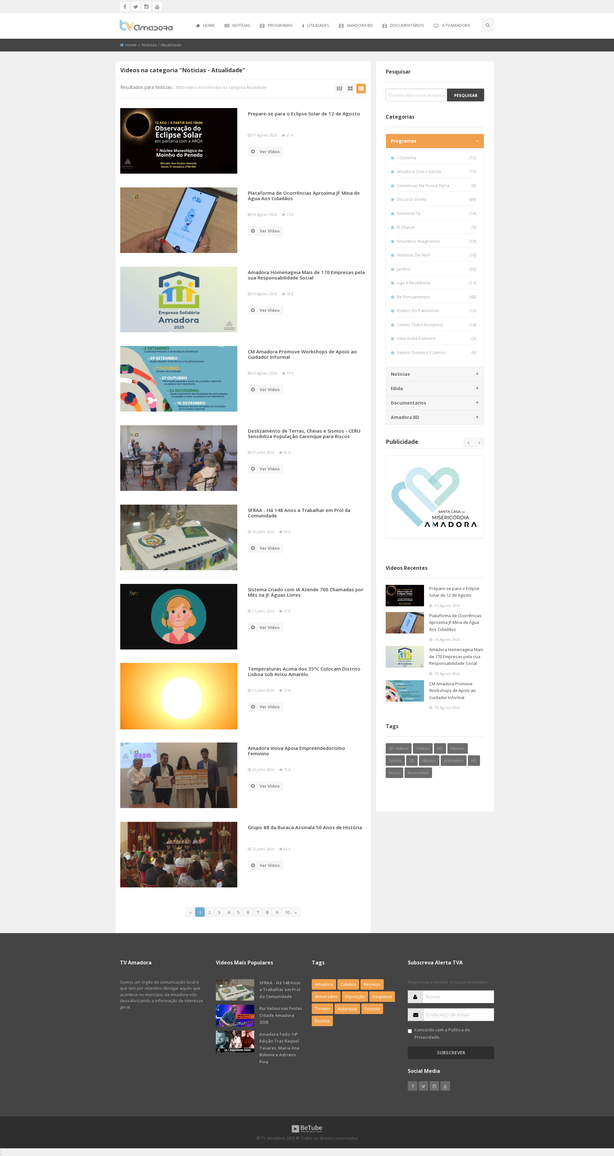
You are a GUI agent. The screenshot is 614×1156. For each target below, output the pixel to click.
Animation (453, 760)
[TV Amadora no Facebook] (125, 6)
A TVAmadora (456, 25)
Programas (280, 25)
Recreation (418, 772)
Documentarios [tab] (408, 403)
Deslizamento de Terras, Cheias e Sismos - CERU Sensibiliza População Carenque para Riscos (304, 433)
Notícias (241, 25)
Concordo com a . (442, 1033)
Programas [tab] (403, 141)
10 (287, 912)
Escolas (322, 1021)
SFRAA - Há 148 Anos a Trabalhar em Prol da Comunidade (299, 513)
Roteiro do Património (436, 310)
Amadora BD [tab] (405, 417)
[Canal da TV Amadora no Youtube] (157, 6)
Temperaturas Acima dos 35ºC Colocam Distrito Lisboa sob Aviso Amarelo (304, 671)
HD (440, 748)
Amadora (324, 984)
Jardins (436, 269)
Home (209, 25)
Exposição (355, 996)
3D (411, 760)
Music (394, 772)
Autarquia (347, 1008)
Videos (422, 748)
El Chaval (436, 227)
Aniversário (326, 996)
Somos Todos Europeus (436, 324)
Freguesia (382, 996)
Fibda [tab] (397, 388)
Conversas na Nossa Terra (436, 185)
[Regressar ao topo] (593, 1116)
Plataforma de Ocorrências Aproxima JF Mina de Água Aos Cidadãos (304, 195)
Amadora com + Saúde (436, 171)
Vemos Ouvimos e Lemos (436, 352)
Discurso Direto (436, 199)
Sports (395, 760)
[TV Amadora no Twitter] (135, 6)
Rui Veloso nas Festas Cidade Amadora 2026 (280, 1015)
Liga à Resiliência (436, 283)
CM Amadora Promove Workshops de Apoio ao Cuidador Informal (302, 354)
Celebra (348, 984)
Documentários (407, 25)
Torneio (322, 1008)
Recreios (372, 984)
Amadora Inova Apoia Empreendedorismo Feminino (296, 751)
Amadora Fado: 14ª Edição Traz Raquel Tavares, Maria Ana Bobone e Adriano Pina (279, 1048)
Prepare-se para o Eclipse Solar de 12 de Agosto (304, 113)
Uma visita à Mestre (436, 338)
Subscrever (451, 1053)
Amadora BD (360, 25)
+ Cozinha (436, 158)
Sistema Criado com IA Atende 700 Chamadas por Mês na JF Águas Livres (305, 592)
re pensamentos (436, 297)
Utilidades (318, 25)
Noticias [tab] (400, 374)
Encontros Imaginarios (436, 241)
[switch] (410, 1031)
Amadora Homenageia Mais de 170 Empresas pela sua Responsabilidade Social (306, 275)
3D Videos (398, 748)
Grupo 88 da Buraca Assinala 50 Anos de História (305, 827)
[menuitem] (205, 26)
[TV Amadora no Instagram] (146, 6)
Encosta (372, 1008)
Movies (458, 748)
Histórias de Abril (436, 255)
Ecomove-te (436, 213)
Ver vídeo (270, 151)
